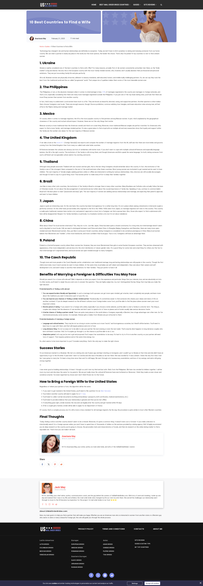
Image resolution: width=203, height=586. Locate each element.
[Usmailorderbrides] (49, 4)
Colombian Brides (46, 547)
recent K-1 (60, 143)
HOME (93, 5)
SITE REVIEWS (149, 5)
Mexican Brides (45, 551)
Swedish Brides (77, 547)
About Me (157, 529)
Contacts (139, 529)
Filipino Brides (108, 551)
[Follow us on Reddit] (111, 575)
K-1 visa (83, 394)
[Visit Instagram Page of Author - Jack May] (49, 504)
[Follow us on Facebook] (91, 575)
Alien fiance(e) (106, 391)
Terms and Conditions (113, 529)
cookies (54, 583)
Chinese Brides (108, 547)
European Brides (77, 544)
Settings (135, 583)
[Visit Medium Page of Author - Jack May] (53, 504)
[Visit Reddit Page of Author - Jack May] (56, 504)
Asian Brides (108, 544)
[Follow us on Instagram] (105, 575)
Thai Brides (107, 554)
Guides (47, 46)
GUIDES (136, 5)
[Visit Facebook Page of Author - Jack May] (43, 504)
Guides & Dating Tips (142, 543)
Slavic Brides (76, 560)
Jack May (59, 487)
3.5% (103, 92)
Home (42, 46)
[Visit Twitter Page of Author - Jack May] (46, 504)
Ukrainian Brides (77, 563)
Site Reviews (140, 540)
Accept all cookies (152, 583)
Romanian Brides (77, 551)
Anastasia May (40, 39)
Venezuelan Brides (47, 554)
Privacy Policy (85, 529)
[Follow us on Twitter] (98, 575)
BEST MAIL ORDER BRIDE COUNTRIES (114, 5)
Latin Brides (44, 544)
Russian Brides (77, 567)
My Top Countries (142, 547)
